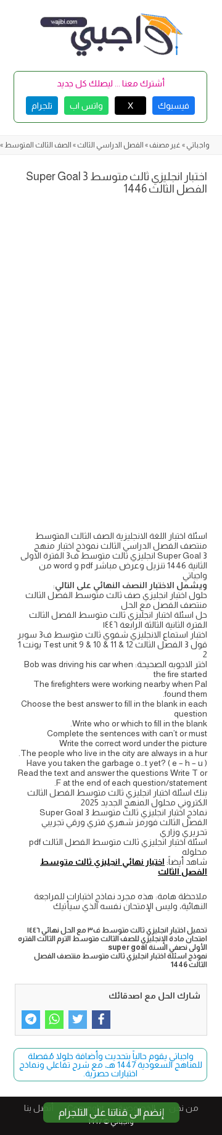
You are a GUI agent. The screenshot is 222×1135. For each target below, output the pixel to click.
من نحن (184, 1108)
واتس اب (86, 105)
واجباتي (198, 145)
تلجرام (41, 105)
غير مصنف (165, 145)
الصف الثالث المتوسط (38, 145)
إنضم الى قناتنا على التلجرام (111, 1112)
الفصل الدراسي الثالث (110, 145)
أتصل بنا (39, 1108)
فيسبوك (173, 105)
